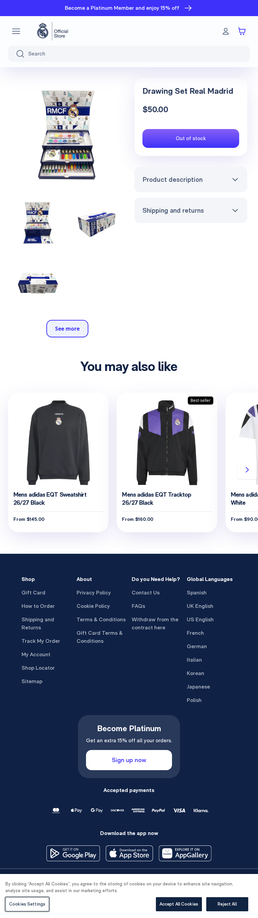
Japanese (198, 686)
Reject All (227, 904)
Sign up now (129, 759)
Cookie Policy (93, 606)
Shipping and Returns (38, 623)
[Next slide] (247, 469)
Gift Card (33, 592)
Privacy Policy (94, 592)
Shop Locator (38, 668)
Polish (194, 700)
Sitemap (32, 681)
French (195, 633)
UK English (200, 606)
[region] (129, 896)
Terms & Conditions (101, 619)
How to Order (38, 606)
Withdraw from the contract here (155, 623)
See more (67, 328)
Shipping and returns (173, 210)
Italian (194, 660)
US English (200, 619)
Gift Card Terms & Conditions (100, 637)
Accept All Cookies (179, 904)
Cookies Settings (27, 904)
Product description (172, 179)
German (197, 646)
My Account (36, 654)
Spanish (197, 592)
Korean (195, 673)
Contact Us (146, 592)
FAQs (138, 606)
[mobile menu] (16, 31)
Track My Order (41, 641)
